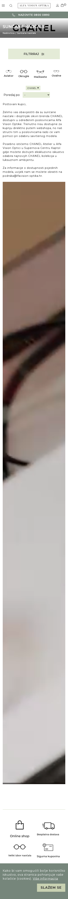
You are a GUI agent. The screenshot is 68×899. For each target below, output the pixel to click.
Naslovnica (9, 33)
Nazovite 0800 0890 (34, 14)
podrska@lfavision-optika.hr (22, 175)
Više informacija (45, 878)
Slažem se (51, 888)
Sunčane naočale (26, 33)
